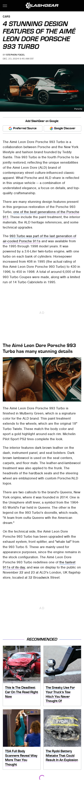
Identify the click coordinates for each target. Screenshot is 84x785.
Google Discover (64, 128)
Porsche (78, 109)
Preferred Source (25, 128)
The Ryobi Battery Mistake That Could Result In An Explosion (62, 755)
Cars (6, 16)
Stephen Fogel (15, 54)
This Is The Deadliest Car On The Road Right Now (21, 692)
